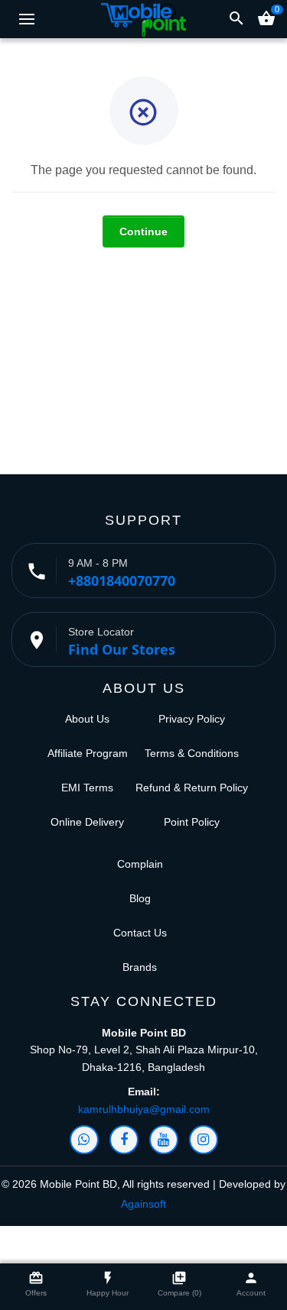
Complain (140, 864)
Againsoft (143, 1204)
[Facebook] (124, 1139)
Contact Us (140, 933)
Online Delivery (87, 822)
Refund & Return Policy (191, 787)
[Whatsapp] (84, 1139)
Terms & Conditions (192, 753)
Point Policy (192, 822)
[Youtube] (163, 1139)
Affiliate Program (87, 753)
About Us (87, 719)
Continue (143, 231)
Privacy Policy (191, 719)
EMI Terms (87, 787)
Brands (139, 967)
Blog (140, 898)
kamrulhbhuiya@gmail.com (144, 1109)
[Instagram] (203, 1139)
